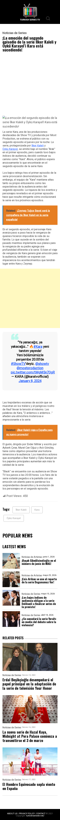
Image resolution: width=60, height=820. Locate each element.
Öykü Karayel (10, 149)
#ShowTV (18, 364)
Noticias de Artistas (32, 557)
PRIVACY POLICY (27, 813)
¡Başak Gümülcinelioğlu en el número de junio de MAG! (39, 562)
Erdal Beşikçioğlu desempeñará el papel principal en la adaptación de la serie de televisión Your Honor (29, 684)
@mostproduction (30, 368)
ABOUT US (12, 813)
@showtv (42, 364)
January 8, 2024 (30, 381)
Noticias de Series (14, 33)
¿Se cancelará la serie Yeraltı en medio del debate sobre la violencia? (39, 622)
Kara (37, 509)
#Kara (38, 346)
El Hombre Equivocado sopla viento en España (28, 786)
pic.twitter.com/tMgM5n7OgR (33, 372)
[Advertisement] (30, 84)
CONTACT (41, 813)
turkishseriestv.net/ (35, 816)
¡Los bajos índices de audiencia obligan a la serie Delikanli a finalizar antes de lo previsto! (39, 602)
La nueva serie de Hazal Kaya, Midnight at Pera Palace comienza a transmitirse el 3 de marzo (29, 736)
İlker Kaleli (38, 145)
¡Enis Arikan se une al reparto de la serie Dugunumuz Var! (39, 580)
